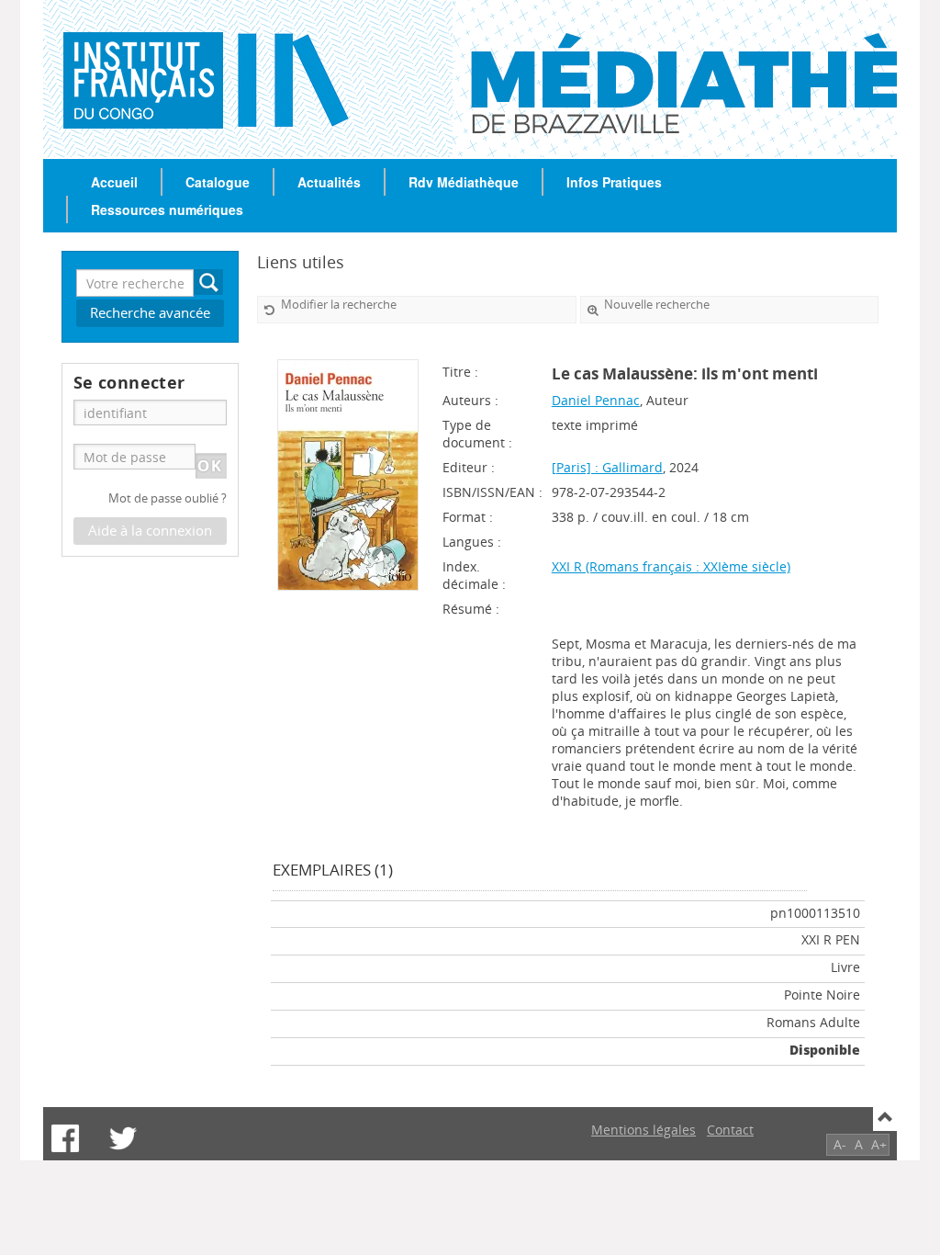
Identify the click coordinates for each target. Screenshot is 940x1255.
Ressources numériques (167, 209)
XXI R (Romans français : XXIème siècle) (671, 566)
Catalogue (217, 182)
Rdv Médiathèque (463, 182)
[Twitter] (123, 1138)
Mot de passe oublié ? (167, 498)
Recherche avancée (150, 312)
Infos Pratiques (614, 182)
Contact (730, 1129)
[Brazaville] (114, 78)
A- (840, 1144)
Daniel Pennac (596, 400)
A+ (879, 1144)
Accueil (114, 182)
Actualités (329, 182)
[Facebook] (65, 1138)
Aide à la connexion (150, 530)
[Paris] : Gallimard (607, 467)
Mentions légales (643, 1129)
